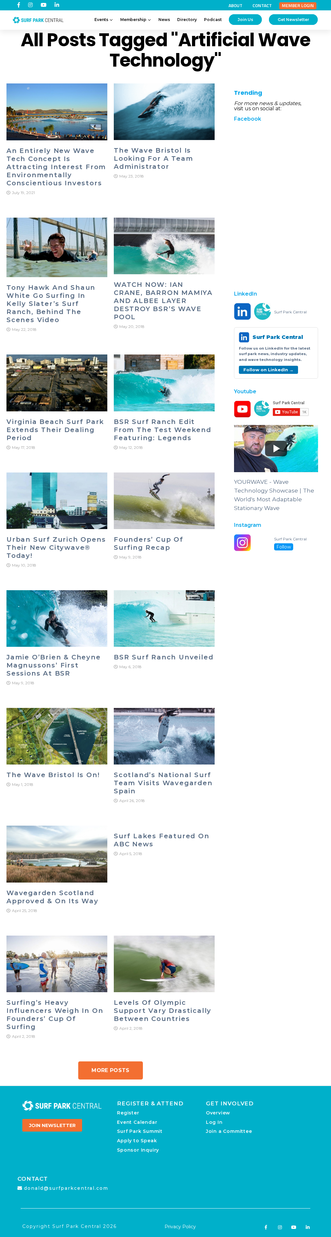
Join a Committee (229, 1131)
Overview (218, 1113)
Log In (214, 1122)
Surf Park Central (290, 312)
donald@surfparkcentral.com (66, 1188)
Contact (262, 5)
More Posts (110, 1070)
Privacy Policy (180, 1227)
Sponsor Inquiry (138, 1150)
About (235, 5)
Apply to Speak (137, 1141)
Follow (283, 547)
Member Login (298, 5)
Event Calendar (137, 1122)
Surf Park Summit (140, 1131)
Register (128, 1113)
